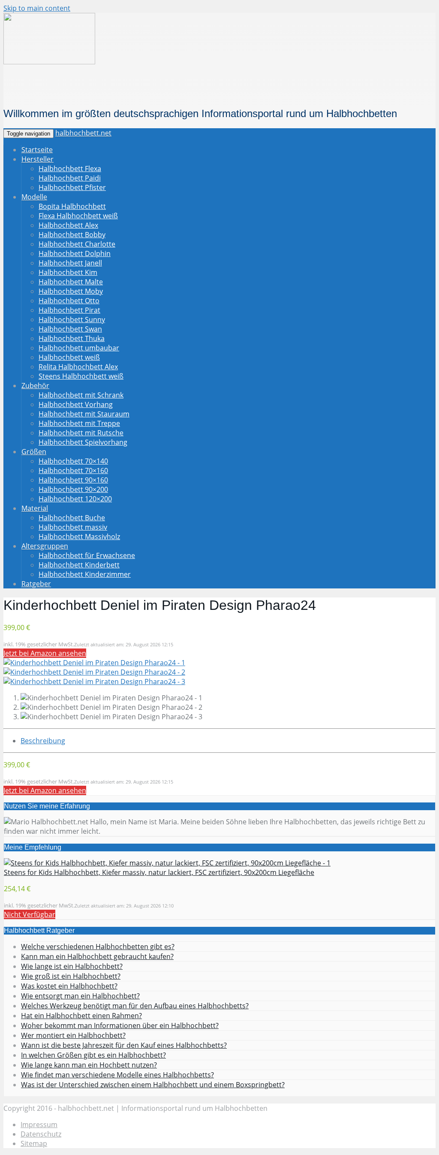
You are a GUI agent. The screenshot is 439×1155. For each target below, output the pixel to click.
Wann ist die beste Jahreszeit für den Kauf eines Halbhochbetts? (124, 1045)
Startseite (37, 149)
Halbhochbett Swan (70, 329)
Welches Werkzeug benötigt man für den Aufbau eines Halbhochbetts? (135, 1005)
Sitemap (34, 1143)
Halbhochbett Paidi (70, 178)
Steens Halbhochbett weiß (81, 376)
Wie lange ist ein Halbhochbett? (72, 966)
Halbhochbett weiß (69, 357)
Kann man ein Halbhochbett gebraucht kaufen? (97, 956)
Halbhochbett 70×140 (73, 461)
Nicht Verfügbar (29, 914)
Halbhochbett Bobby (72, 234)
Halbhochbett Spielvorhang (83, 442)
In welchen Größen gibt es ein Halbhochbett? (93, 1055)
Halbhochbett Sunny (72, 319)
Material (34, 508)
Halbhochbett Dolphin (75, 253)
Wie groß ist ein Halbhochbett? (70, 976)
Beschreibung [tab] (43, 740)
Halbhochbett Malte (71, 281)
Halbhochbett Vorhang (76, 404)
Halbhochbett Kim (68, 272)
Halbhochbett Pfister (72, 187)
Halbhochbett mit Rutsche (81, 432)
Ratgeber (36, 583)
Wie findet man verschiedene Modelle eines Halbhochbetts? (117, 1075)
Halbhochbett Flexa (70, 168)
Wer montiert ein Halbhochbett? (73, 1035)
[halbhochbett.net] (49, 62)
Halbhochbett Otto (69, 300)
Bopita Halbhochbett (72, 206)
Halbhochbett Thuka (72, 338)
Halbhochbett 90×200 (73, 489)
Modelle (34, 197)
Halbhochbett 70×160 (73, 470)
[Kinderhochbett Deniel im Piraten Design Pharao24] (94, 662)
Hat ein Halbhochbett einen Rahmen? (81, 1015)
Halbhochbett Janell (70, 263)
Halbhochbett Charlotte (77, 244)
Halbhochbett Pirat (69, 310)
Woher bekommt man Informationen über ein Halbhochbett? (120, 1025)
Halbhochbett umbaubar (79, 348)
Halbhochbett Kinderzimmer (85, 574)
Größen (33, 451)
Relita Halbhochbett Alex (78, 366)
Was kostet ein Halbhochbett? (69, 986)
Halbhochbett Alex (68, 225)
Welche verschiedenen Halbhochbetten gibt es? (97, 946)
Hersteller (37, 159)
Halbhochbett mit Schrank (81, 395)
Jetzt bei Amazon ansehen (44, 653)
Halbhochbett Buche (72, 517)
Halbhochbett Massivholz (79, 536)
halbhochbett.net (83, 133)
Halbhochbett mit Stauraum (84, 414)
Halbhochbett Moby (71, 291)
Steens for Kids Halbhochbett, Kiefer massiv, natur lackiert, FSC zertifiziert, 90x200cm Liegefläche (159, 872)
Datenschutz (41, 1134)
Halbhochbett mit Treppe (79, 423)
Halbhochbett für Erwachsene (87, 555)
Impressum (39, 1124)
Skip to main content (36, 8)
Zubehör (35, 385)
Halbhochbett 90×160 (73, 480)
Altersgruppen (44, 546)
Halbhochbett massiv (73, 527)
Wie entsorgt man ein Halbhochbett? (80, 996)
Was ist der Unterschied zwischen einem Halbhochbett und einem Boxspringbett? (153, 1084)
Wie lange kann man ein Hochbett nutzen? (89, 1065)
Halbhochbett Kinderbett (79, 565)
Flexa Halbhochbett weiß (78, 215)
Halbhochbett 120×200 (75, 499)
